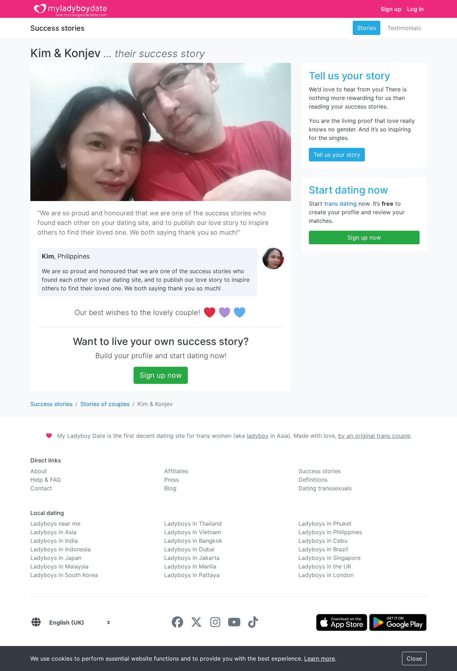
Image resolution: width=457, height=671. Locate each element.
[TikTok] (253, 624)
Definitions (312, 479)
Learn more (319, 658)
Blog (170, 488)
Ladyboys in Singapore (329, 557)
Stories (366, 27)
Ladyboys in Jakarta (192, 557)
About (38, 471)
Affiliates (176, 471)
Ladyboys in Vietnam (192, 532)
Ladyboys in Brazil (323, 549)
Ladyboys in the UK (324, 566)
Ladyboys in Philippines (330, 532)
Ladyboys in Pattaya (192, 575)
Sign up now (161, 375)
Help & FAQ (45, 479)
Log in (415, 8)
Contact (41, 488)
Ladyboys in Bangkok (193, 540)
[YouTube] (234, 624)
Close (414, 658)
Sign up (391, 8)
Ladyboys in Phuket (325, 523)
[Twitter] (196, 624)
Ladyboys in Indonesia (60, 549)
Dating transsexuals (325, 488)
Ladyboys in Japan (55, 557)
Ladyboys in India (54, 540)
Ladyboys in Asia (53, 532)
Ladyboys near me (55, 523)
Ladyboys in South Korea (64, 575)
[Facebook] (177, 624)
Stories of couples (105, 403)
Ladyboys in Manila (190, 566)
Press (171, 479)
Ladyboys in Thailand (193, 523)
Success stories (57, 28)
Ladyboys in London (325, 575)
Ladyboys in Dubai (189, 549)
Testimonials (404, 27)
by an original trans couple (374, 435)
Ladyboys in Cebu (322, 540)
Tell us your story (336, 154)
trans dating (340, 203)
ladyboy (257, 435)
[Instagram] (215, 624)
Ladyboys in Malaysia (59, 566)
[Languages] (36, 622)
